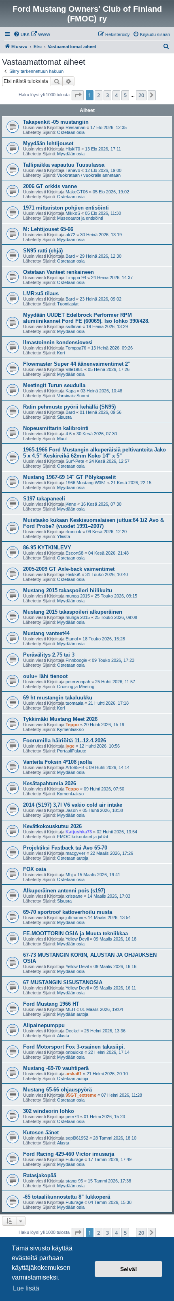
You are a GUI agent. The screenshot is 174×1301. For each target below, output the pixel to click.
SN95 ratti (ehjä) (43, 251)
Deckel (72, 1030)
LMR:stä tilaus (41, 293)
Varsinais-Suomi (73, 395)
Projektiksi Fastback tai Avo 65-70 (65, 848)
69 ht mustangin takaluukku (57, 698)
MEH (70, 1009)
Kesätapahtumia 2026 (49, 783)
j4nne (71, 504)
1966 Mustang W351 (86, 482)
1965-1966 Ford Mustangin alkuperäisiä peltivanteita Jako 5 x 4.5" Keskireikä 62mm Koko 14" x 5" (94, 453)
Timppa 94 (76, 277)
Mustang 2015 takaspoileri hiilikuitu (67, 590)
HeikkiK (73, 574)
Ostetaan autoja (72, 858)
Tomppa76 (76, 347)
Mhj (69, 874)
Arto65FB (75, 767)
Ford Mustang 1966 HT (51, 1004)
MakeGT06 (77, 191)
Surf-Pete (75, 461)
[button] (78, 95)
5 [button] (125, 95)
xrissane (74, 896)
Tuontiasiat (68, 303)
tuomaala (74, 703)
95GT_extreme (81, 1095)
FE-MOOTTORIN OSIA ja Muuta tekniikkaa (75, 933)
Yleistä (63, 536)
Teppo (72, 724)
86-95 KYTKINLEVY (47, 548)
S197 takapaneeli (44, 499)
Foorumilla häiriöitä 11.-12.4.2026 (64, 740)
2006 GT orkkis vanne (50, 186)
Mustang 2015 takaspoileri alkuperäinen (72, 612)
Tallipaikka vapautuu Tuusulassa (63, 165)
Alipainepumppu (44, 1025)
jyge (70, 746)
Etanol (72, 638)
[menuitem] (21, 34)
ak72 (70, 234)
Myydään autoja (72, 1014)
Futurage (74, 1159)
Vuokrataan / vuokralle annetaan (89, 175)
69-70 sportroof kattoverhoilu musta (67, 912)
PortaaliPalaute (71, 750)
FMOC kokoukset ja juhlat (82, 836)
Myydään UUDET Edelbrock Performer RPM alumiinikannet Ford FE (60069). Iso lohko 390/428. (86, 318)
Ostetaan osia (71, 132)
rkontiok (73, 531)
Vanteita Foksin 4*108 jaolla (57, 762)
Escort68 (74, 553)
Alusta (63, 1035)
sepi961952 (77, 1138)
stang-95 (74, 1180)
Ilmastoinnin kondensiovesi (58, 342)
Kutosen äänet (41, 1132)
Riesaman (75, 127)
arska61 (74, 1073)
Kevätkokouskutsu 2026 (52, 826)
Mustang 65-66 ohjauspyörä (57, 1090)
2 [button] (98, 95)
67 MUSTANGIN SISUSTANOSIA (62, 982)
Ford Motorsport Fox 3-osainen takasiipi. (74, 1047)
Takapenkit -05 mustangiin (56, 122)
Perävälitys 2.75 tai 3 (48, 655)
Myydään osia (71, 153)
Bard (70, 256)
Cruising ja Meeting (75, 686)
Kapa (71, 390)
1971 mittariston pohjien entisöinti (66, 208)
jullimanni (74, 917)
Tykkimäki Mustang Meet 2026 (60, 719)
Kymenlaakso (70, 729)
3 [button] (107, 95)
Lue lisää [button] (26, 1288)
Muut (62, 438)
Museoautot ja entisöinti (80, 218)
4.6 (69, 433)
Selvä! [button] (128, 1269)
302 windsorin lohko (48, 1111)
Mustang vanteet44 (46, 633)
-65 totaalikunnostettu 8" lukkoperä (66, 1197)
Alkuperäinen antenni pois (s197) (64, 891)
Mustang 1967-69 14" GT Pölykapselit (69, 477)
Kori (61, 352)
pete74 (72, 1116)
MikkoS (73, 213)
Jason (72, 810)
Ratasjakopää (39, 1175)
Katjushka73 (79, 831)
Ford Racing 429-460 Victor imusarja (68, 1154)
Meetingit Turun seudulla (54, 385)
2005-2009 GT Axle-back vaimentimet (69, 569)
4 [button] (116, 95)
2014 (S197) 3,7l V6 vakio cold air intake (72, 805)
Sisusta (64, 417)
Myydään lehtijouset (48, 143)
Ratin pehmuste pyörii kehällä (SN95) (69, 407)
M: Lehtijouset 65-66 (48, 229)
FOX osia (34, 869)
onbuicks (74, 1052)
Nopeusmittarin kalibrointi (56, 428)
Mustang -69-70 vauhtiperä (56, 1068)
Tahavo (73, 170)
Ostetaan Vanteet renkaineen (58, 272)
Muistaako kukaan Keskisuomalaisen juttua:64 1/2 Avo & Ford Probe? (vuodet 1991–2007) (93, 523)
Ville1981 (74, 369)
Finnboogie (76, 660)
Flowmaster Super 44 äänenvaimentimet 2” (77, 364)
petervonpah (78, 681)
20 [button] (141, 95)
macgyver (75, 853)
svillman (73, 326)
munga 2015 (78, 595)
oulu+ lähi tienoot (45, 676)
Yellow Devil (77, 939)
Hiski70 (73, 148)
